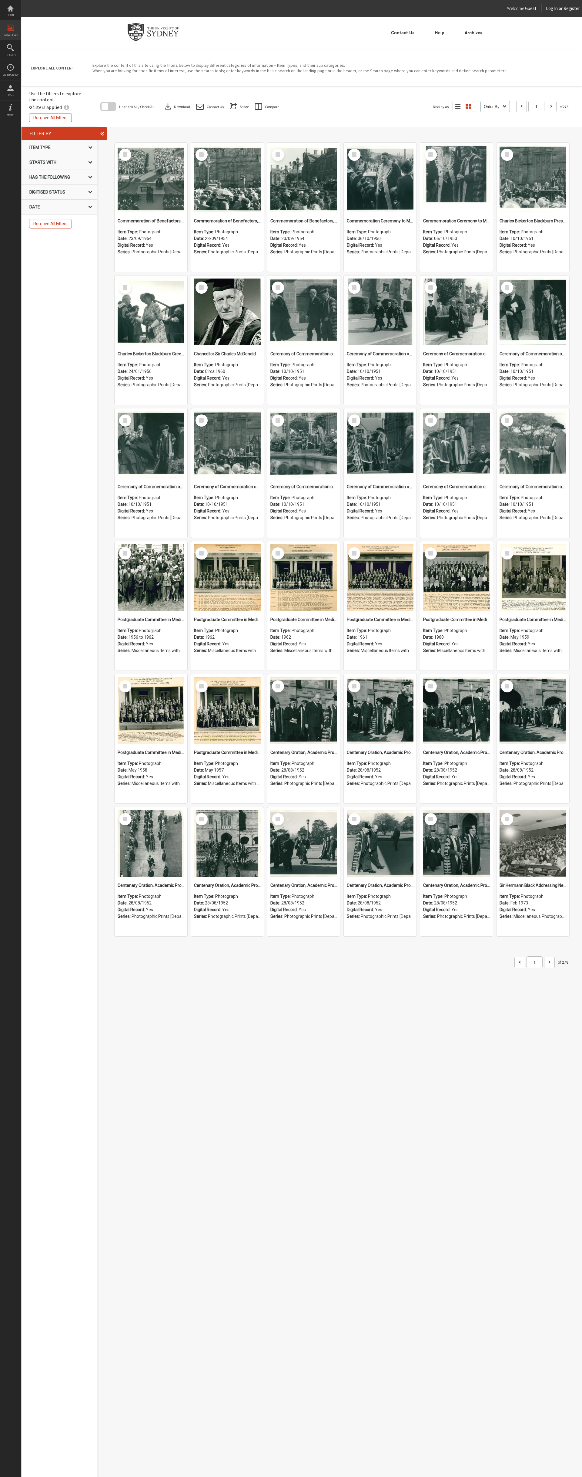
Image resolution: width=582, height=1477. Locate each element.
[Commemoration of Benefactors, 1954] (151, 179)
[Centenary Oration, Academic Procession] (303, 843)
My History (10, 75)
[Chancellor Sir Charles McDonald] (227, 312)
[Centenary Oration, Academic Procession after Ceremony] (303, 710)
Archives (473, 32)
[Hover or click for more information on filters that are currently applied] (66, 107)
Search (10, 55)
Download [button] (176, 106)
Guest (531, 8)
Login (11, 95)
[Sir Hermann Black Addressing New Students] (533, 843)
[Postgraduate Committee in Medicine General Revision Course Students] (151, 577)
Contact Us (402, 32)
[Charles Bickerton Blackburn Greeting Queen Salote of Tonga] (151, 312)
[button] (210, 106)
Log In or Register (551, 8)
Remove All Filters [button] (50, 117)
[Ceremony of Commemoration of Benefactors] (303, 312)
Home (11, 15)
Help (439, 32)
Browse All (10, 35)
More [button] (10, 115)
